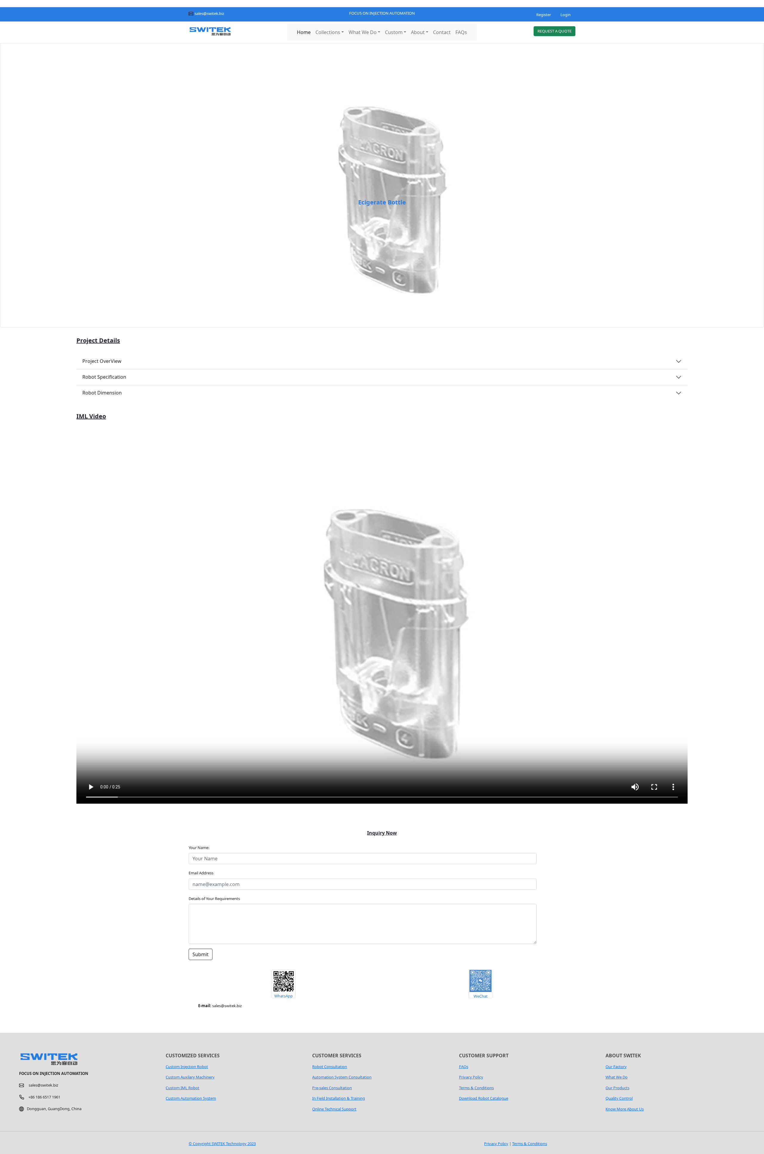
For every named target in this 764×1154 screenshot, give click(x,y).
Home (304, 32)
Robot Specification (104, 377)
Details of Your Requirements (214, 898)
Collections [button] (327, 32)
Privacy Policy (496, 1143)
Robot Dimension (102, 392)
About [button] (418, 32)
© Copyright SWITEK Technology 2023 (222, 1143)
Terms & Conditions (529, 1143)
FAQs (461, 32)
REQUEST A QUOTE (554, 31)
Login (565, 14)
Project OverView (101, 361)
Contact (442, 32)
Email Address (201, 873)
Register (543, 14)
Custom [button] (394, 32)
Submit (200, 954)
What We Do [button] (363, 32)
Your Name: (200, 847)
